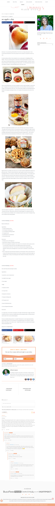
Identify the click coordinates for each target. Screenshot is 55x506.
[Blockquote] (10, 407)
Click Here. (12, 265)
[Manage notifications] (53, 499)
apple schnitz (19, 364)
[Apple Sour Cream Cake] (18, 339)
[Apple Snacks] (7, 339)
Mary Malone (12, 444)
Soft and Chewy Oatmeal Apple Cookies (10, 366)
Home (3, 13)
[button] (33, 26)
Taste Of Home (10, 326)
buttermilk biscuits (28, 364)
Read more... (12, 377)
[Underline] (6, 407)
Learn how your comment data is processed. (25, 409)
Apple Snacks (4, 342)
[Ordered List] (7, 407)
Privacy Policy (43, 504)
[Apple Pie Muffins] (29, 339)
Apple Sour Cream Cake (18, 342)
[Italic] (4, 407)
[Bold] (3, 407)
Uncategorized (6, 13)
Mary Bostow (5, 16)
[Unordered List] (9, 407)
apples (23, 364)
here (44, 33)
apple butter (14, 364)
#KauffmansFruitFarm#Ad (8, 364)
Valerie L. (9, 434)
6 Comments (10, 16)
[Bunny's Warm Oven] (27, 10)
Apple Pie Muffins (27, 342)
